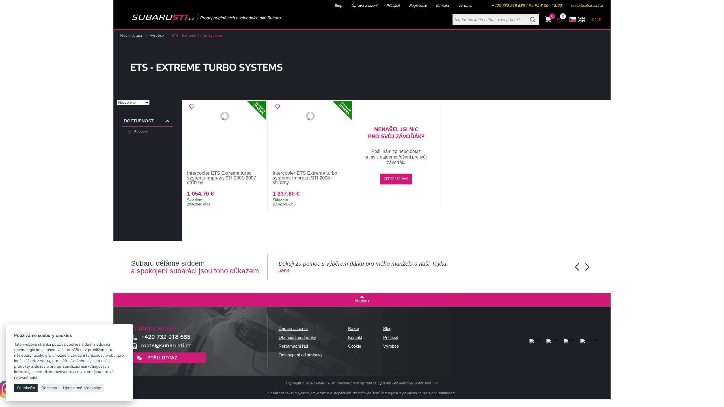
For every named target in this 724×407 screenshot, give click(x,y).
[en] (581, 19)
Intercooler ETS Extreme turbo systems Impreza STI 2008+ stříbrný (305, 177)
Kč (594, 20)
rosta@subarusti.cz (587, 5)
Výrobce (157, 35)
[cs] (572, 19)
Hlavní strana (131, 35)
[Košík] (548, 20)
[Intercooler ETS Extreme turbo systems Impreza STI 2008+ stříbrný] (310, 135)
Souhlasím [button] (26, 388)
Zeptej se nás (396, 179)
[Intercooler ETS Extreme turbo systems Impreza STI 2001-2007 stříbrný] (225, 135)
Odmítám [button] (49, 388)
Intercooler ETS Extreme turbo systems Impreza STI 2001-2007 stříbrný (221, 177)
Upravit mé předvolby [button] (82, 388)
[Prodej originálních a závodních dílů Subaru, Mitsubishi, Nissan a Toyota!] (197, 17)
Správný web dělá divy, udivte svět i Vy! (408, 383)
